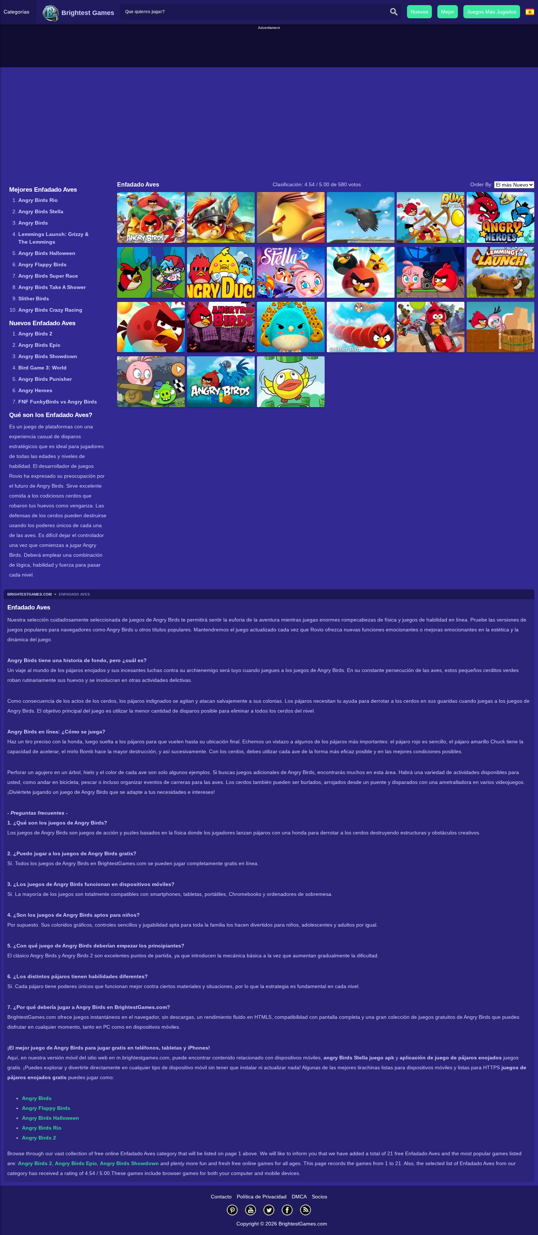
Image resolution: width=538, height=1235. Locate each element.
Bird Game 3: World (42, 368)
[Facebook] (287, 1210)
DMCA (299, 1197)
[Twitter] (269, 1210)
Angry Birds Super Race (48, 276)
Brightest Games (87, 12)
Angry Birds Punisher (45, 379)
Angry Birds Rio (38, 200)
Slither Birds (33, 298)
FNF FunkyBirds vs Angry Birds (57, 402)
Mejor (447, 12)
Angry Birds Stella (40, 211)
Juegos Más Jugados (491, 12)
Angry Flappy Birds (42, 264)
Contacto (221, 1197)
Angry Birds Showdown (47, 356)
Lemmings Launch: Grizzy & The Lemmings (53, 238)
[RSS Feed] (305, 1210)
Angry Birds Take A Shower (52, 287)
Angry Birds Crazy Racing (50, 310)
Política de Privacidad (262, 1197)
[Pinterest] (232, 1210)
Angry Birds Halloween (46, 253)
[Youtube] (250, 1210)
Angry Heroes (35, 390)
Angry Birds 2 (35, 334)
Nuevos (419, 12)
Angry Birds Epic (39, 345)
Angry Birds (33, 223)
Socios (319, 1197)
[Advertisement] (269, 47)
